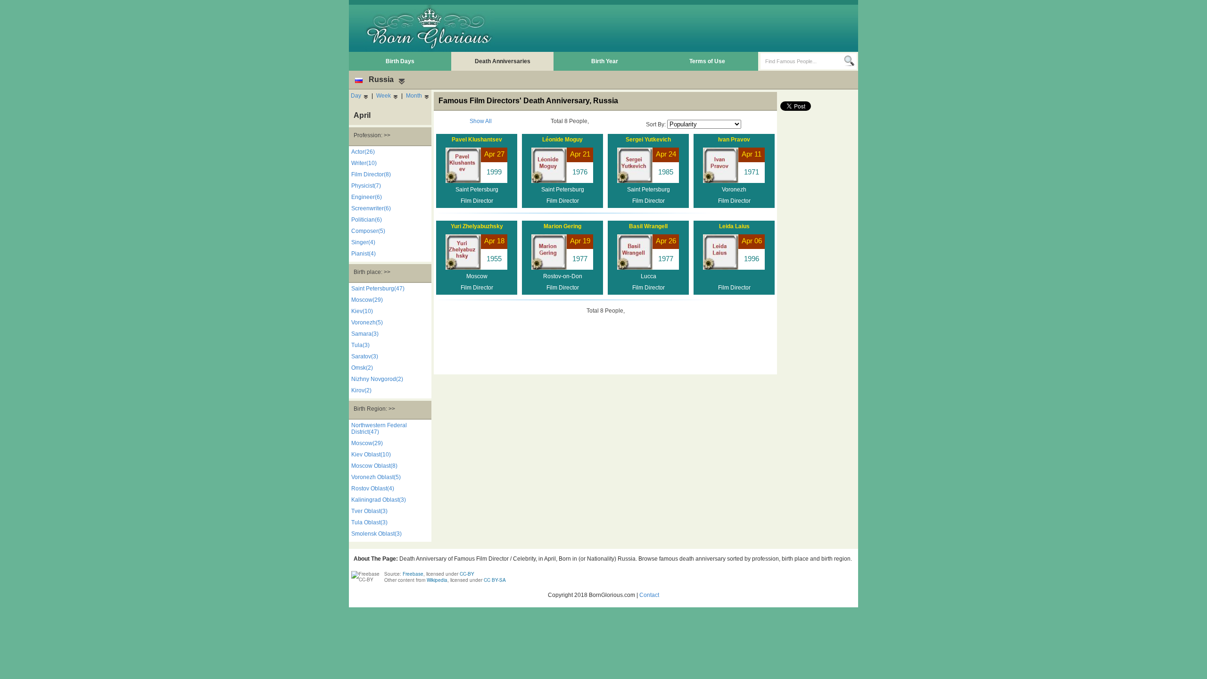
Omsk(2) (362, 367)
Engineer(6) (366, 197)
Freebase (413, 574)
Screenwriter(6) (371, 208)
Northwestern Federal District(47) (379, 428)
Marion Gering (562, 226)
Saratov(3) (364, 356)
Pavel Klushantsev (477, 139)
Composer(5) (368, 231)
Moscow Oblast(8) (374, 466)
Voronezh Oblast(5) (376, 477)
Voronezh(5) (367, 322)
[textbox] (802, 61)
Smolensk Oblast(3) (376, 533)
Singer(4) (363, 242)
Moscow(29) (367, 300)
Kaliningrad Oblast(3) (378, 500)
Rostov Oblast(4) (372, 488)
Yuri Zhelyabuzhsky (477, 226)
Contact (649, 595)
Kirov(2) (361, 390)
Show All (481, 121)
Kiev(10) (362, 311)
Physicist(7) (366, 185)
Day (356, 95)
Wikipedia (437, 580)
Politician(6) (366, 219)
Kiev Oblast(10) (371, 454)
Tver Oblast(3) (369, 511)
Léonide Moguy (562, 139)
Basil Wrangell (648, 226)
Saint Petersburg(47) (378, 288)
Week (383, 95)
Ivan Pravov (734, 139)
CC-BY (467, 574)
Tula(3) (360, 345)
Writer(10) (364, 163)
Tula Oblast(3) (369, 522)
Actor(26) (363, 152)
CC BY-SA (495, 580)
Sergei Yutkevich (648, 139)
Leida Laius (734, 226)
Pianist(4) (363, 253)
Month (414, 95)
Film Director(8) (371, 174)
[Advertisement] (684, 28)
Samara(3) (365, 334)
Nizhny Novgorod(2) (377, 379)
